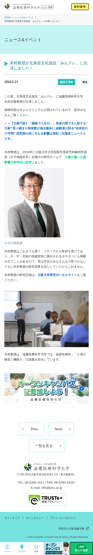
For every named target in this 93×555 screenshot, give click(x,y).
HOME (7, 17)
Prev (34, 429)
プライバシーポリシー (63, 517)
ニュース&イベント (24, 17)
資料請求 (80, 6)
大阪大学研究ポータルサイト (57, 275)
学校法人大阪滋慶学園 (71, 528)
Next (58, 429)
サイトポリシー (35, 517)
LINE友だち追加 (81, 548)
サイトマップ (12, 517)
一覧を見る (44, 446)
